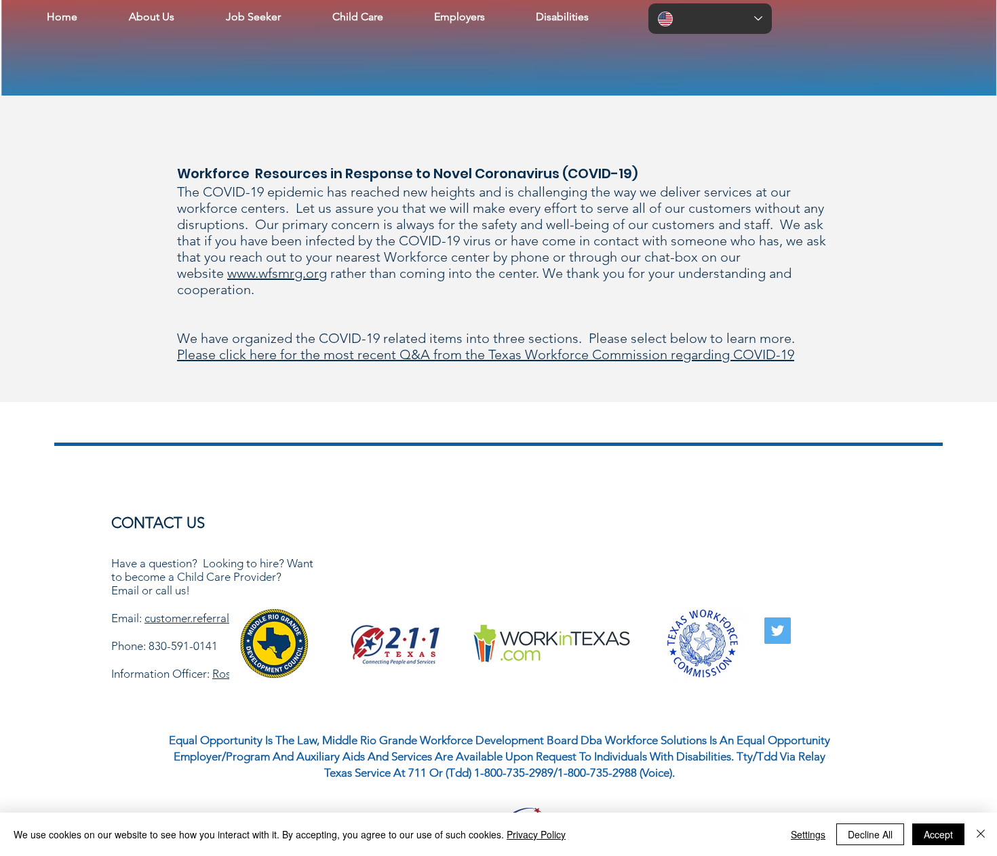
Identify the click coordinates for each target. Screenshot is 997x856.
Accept (938, 834)
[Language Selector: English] (710, 18)
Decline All (870, 834)
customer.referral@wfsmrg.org (220, 618)
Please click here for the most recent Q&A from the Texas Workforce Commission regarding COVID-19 (485, 354)
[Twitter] (777, 630)
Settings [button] (808, 834)
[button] (151, 17)
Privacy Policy (536, 834)
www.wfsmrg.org (277, 273)
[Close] (981, 834)
